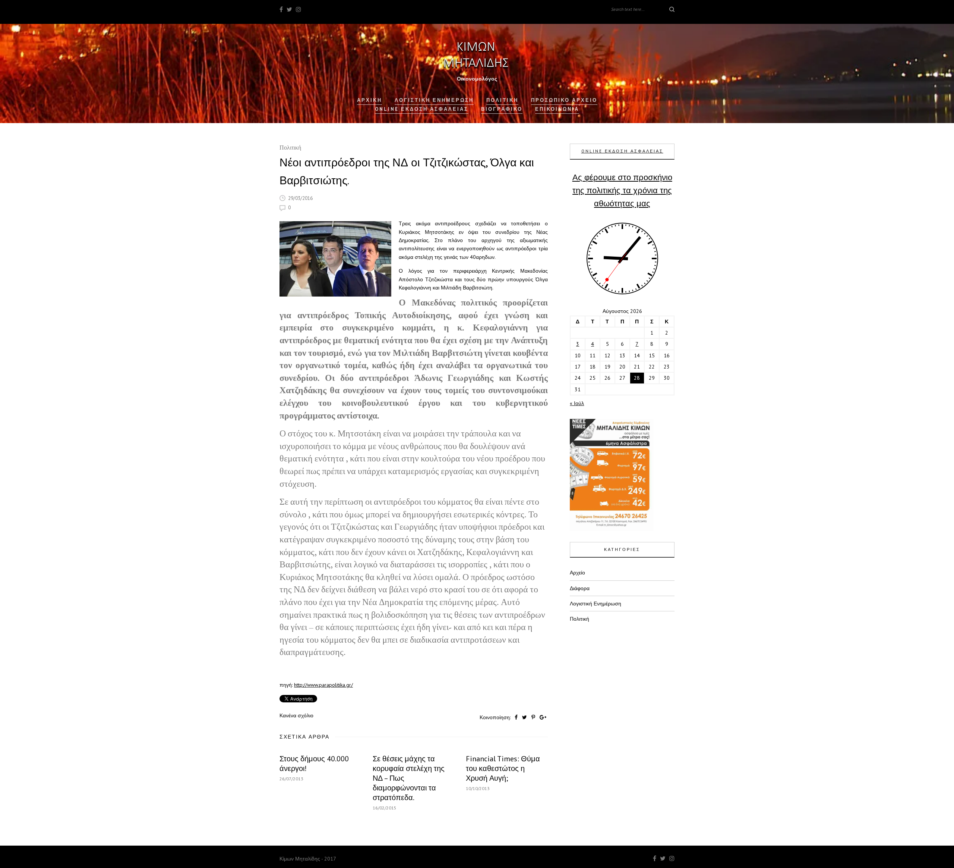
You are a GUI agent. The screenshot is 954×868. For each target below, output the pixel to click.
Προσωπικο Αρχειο (564, 100)
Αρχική (369, 100)
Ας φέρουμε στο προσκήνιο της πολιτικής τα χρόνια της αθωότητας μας (622, 190)
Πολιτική (290, 148)
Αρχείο (577, 572)
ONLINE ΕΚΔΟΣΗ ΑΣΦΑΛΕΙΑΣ (622, 151)
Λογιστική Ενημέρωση (434, 100)
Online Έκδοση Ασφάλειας (421, 109)
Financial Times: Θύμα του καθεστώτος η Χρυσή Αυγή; (503, 768)
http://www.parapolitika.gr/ (323, 684)
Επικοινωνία (557, 109)
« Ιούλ (577, 403)
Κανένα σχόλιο (296, 715)
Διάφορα (580, 588)
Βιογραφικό (501, 109)
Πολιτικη (502, 100)
